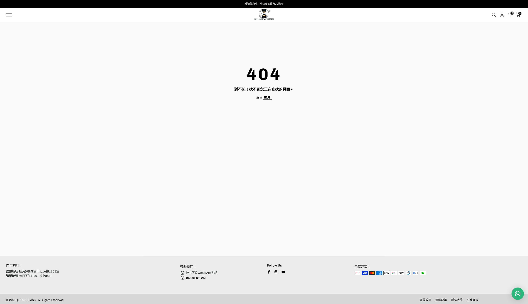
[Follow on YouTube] (283, 271)
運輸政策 (441, 300)
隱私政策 (457, 300)
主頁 (267, 97)
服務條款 (472, 300)
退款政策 (425, 300)
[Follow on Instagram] (276, 271)
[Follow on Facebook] (268, 271)
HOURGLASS (27, 300)
